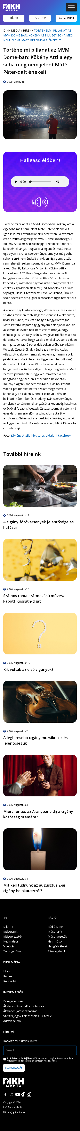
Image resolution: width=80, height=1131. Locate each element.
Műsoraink (10, 931)
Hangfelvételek (57, 946)
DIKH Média (11, 30)
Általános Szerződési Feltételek (23, 1006)
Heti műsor (10, 941)
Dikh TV (8, 927)
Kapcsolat (9, 981)
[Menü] (71, 7)
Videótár (8, 946)
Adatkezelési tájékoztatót (23, 1058)
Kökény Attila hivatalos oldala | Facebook (41, 435)
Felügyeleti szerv (14, 1001)
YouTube (18, 1094)
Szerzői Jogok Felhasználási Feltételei (28, 1016)
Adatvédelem (12, 1021)
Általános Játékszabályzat (20, 1011)
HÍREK (14, 18)
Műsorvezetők (12, 936)
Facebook (5, 1094)
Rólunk (7, 976)
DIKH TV (40, 18)
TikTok (24, 1094)
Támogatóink (12, 951)
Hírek (27, 30)
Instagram (11, 1094)
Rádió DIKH (66, 18)
